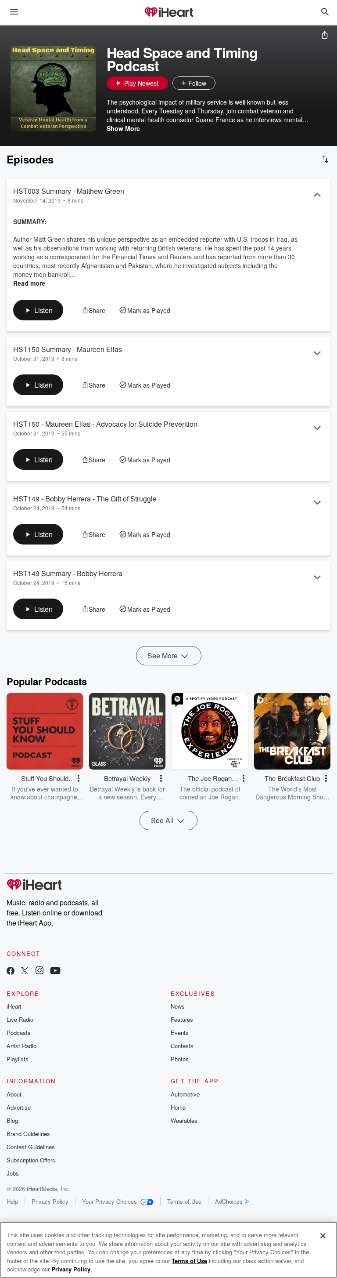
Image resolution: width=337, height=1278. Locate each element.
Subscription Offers (31, 1160)
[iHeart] (168, 13)
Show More (123, 128)
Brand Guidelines (28, 1133)
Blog (12, 1120)
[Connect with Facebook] (10, 971)
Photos (180, 1059)
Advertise (19, 1107)
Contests (182, 1046)
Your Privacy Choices (109, 1201)
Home (178, 1107)
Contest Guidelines (31, 1147)
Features (182, 1019)
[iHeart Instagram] (39, 971)
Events (180, 1032)
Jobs (13, 1173)
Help (12, 1201)
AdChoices (229, 1201)
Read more (29, 283)
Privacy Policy (50, 1201)
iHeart (14, 1006)
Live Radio (20, 1019)
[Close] (323, 1235)
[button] (224, 83)
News (178, 1006)
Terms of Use (184, 1201)
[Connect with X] (24, 971)
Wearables (184, 1120)
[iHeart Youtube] (55, 971)
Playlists (18, 1059)
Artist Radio (21, 1046)
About (14, 1094)
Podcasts (19, 1032)
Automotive (185, 1094)
